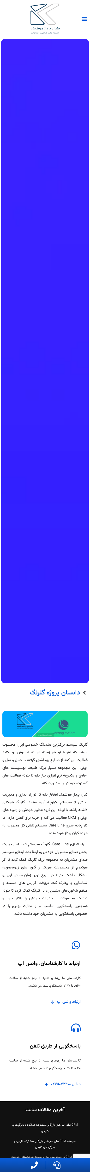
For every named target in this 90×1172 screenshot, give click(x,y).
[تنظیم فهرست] (84, 19)
